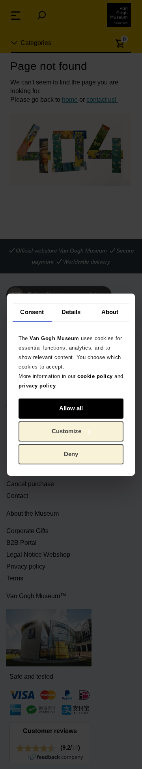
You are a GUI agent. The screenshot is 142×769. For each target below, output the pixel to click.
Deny (71, 454)
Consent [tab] (32, 312)
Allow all (71, 408)
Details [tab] (71, 312)
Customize (66, 431)
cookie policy (95, 376)
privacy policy (37, 385)
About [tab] (110, 312)
